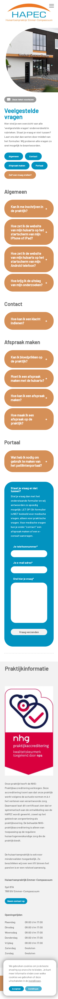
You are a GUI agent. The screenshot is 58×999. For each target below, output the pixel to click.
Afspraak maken (17, 165)
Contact (33, 156)
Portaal (39, 165)
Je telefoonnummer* (25, 546)
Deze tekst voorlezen (23, 99)
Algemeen (14, 156)
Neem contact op (16, 901)
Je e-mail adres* (23, 562)
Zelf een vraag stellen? (20, 174)
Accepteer (16, 989)
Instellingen (33, 989)
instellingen (35, 980)
